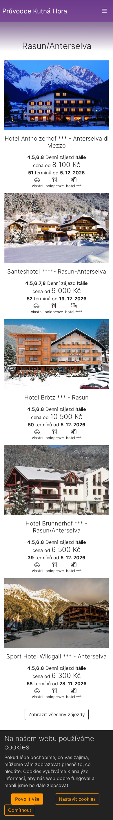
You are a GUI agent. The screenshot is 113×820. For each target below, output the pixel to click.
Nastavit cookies (77, 799)
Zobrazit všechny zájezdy (56, 714)
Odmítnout (19, 810)
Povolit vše (27, 799)
